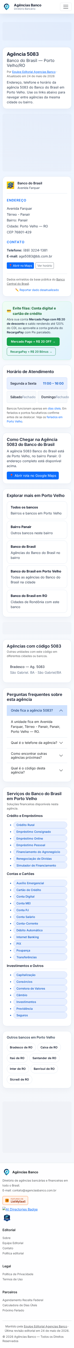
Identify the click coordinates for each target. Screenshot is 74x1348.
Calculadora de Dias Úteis (19, 1305)
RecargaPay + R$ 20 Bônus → (31, 351)
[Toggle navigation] (66, 7)
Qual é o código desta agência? (28, 770)
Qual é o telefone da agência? (34, 743)
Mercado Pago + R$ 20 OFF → (33, 341)
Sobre (6, 1238)
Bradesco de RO (21, 1047)
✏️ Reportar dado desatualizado (37, 290)
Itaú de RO (17, 1058)
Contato (7, 1248)
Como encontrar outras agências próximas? (29, 755)
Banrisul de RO (44, 1068)
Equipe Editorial (12, 1243)
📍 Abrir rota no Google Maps (32, 475)
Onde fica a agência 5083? (32, 710)
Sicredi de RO (19, 1079)
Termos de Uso (12, 1279)
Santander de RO (44, 1058)
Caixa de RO (49, 1047)
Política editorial (13, 1253)
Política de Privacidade (17, 1274)
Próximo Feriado (13, 1310)
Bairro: (12, 220)
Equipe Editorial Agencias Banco (34, 71)
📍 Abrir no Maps (20, 265)
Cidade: (13, 226)
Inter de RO (18, 1068)
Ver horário (44, 265)
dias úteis (54, 408)
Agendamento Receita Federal (22, 1300)
